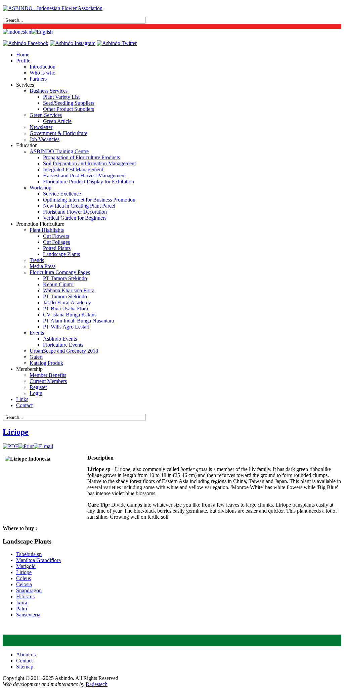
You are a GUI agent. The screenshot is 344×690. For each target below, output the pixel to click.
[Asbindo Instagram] (72, 43)
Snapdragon (29, 590)
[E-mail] (43, 446)
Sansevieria (28, 614)
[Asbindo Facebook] (25, 43)
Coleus (23, 578)
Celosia (24, 584)
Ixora (21, 602)
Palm (21, 608)
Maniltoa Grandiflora (38, 560)
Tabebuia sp (29, 554)
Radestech (97, 684)
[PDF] (10, 446)
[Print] (26, 446)
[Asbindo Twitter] (117, 43)
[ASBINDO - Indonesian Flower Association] (52, 8)
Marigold (26, 566)
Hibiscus (25, 596)
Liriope (16, 432)
